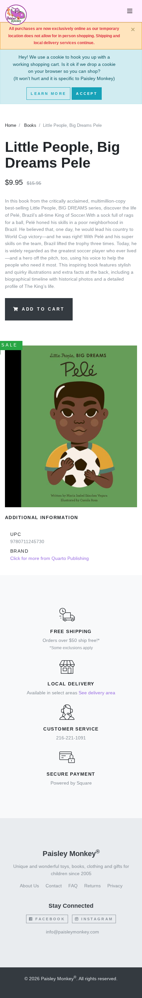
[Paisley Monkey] (16, 11)
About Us (29, 885)
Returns (92, 885)
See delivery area (97, 692)
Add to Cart (43, 309)
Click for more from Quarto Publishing (49, 558)
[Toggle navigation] (130, 11)
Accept (86, 94)
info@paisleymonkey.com (72, 931)
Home (10, 125)
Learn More (48, 94)
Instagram (96, 919)
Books (30, 125)
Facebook (49, 919)
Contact (54, 885)
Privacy (115, 885)
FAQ (73, 885)
